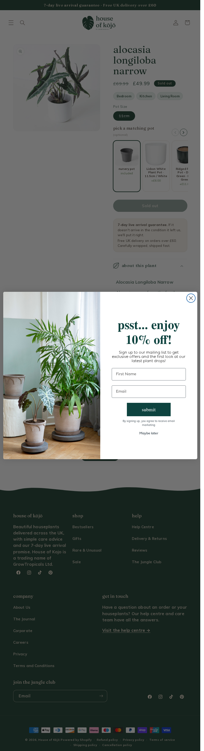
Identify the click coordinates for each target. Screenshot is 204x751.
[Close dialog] (191, 298)
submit (149, 409)
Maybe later (148, 433)
